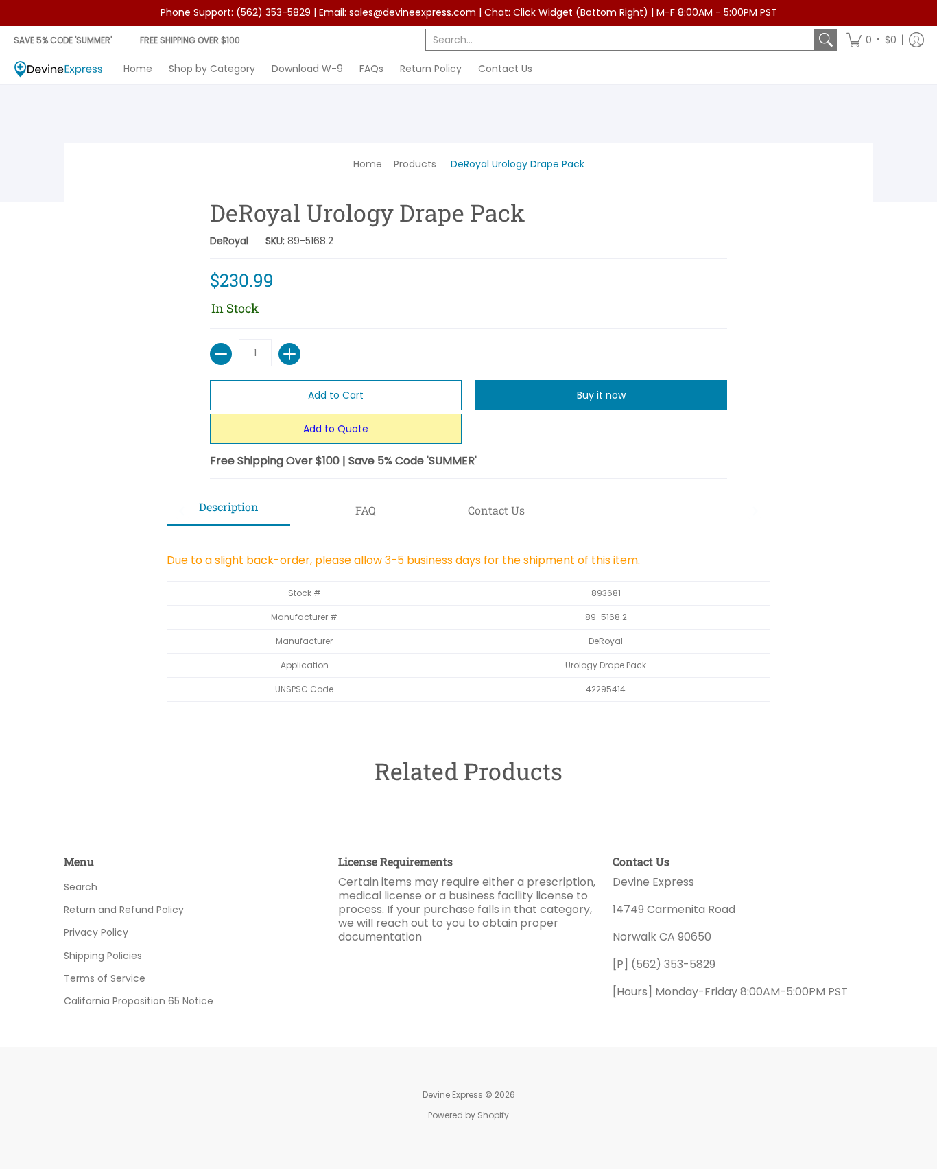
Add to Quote (335, 429)
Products (415, 164)
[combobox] (620, 40)
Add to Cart (336, 395)
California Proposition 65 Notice (138, 1001)
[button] (871, 40)
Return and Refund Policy (124, 910)
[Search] (826, 40)
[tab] (228, 511)
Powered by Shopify (468, 1115)
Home (367, 164)
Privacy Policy (96, 932)
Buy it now (601, 395)
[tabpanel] (468, 621)
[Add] (289, 354)
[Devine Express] (58, 69)
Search (80, 887)
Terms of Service (104, 978)
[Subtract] (221, 354)
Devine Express (453, 1094)
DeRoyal (229, 241)
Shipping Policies (103, 956)
